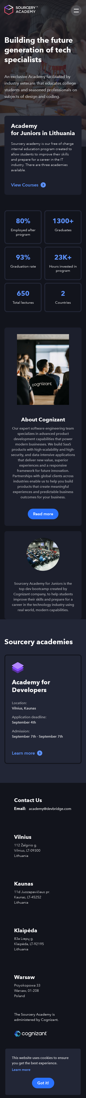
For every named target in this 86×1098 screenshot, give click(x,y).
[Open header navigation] (76, 10)
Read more (43, 514)
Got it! (43, 1083)
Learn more (21, 1070)
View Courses (24, 185)
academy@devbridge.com (50, 809)
